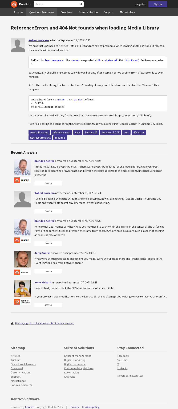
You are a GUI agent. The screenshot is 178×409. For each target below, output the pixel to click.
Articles (18, 12)
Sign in (158, 4)
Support (109, 12)
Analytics (69, 376)
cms (126, 132)
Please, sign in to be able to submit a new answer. (44, 323)
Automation (71, 372)
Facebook (123, 355)
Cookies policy (90, 407)
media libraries (39, 132)
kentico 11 (91, 132)
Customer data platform (79, 368)
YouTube (122, 360)
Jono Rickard (42, 282)
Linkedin (122, 368)
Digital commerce (75, 364)
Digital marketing (75, 360)
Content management (77, 355)
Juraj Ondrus (42, 253)
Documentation (88, 12)
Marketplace (127, 12)
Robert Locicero (39, 40)
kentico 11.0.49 (110, 132)
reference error (61, 132)
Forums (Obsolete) (22, 385)
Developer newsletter (130, 375)
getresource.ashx (40, 137)
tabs (77, 132)
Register (141, 4)
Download (66, 12)
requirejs (60, 137)
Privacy (74, 407)
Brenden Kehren (44, 161)
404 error (138, 132)
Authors (15, 360)
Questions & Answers (41, 12)
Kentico (29, 407)
